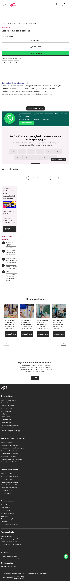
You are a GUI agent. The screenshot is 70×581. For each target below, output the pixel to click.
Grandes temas (6, 403)
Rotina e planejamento (9, 488)
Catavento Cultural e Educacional (15, 83)
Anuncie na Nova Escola (9, 524)
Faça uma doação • (8, 519)
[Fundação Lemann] (19, 577)
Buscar (56, 6)
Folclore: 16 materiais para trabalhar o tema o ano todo (9, 245)
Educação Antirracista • (9, 476)
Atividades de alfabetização (10, 462)
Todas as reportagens (8, 400)
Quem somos (5, 510)
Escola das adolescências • (10, 425)
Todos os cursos (6, 474)
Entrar (64, 6)
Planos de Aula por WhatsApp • (12, 459)
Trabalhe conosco (7, 513)
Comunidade (5, 505)
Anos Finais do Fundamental (27, 23)
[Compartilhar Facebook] (10, 62)
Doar (35, 378)
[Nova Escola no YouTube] (14, 566)
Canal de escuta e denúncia (11, 544)
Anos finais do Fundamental (38, 178)
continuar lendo (35, 108)
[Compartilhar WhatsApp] (4, 62)
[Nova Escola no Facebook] (2, 566)
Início (3, 23)
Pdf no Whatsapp (37, 53)
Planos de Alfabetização (9, 451)
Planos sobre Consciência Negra (12, 448)
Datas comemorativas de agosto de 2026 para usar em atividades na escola (10, 275)
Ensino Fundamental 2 (9, 485)
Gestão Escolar (6, 422)
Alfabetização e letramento (10, 482)
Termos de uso (6, 536)
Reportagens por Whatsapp (10, 431)
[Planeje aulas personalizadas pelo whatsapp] (66, 556)
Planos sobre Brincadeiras (10, 453)
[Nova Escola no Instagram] (8, 566)
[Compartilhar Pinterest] (16, 62)
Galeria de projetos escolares (11, 428)
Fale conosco (5, 508)
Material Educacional (8, 456)
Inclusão (4, 414)
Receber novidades (10, 557)
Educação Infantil (7, 408)
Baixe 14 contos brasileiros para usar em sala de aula (9, 253)
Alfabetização (6, 411)
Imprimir (36, 41)
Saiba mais (7, 228)
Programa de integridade (10, 539)
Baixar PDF (36, 47)
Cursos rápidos (6, 490)
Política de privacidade (9, 542)
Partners (4, 521)
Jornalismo (11, 23)
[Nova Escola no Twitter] (5, 566)
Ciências (54, 178)
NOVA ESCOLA (9, 36)
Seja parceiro (5, 516)
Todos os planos (6, 442)
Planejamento (6, 419)
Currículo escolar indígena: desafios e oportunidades (10, 260)
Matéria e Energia (19, 178)
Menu (5, 6)
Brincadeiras (5, 417)
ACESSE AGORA (26, 123)
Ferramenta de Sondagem (10, 445)
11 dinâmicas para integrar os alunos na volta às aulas (10, 266)
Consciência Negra (7, 405)
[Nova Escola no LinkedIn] (11, 566)
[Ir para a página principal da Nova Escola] (13, 5)
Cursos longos (6, 493)
